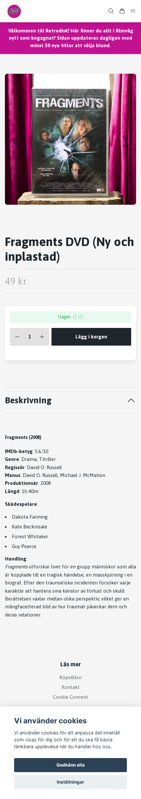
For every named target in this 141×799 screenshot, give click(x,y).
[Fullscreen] (70, 139)
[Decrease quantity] (17, 337)
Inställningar (70, 782)
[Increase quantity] (42, 337)
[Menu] (133, 11)
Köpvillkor (70, 677)
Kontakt (71, 687)
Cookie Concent (70, 697)
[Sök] (110, 11)
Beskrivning (28, 400)
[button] (125, 141)
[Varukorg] (122, 11)
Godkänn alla (70, 765)
